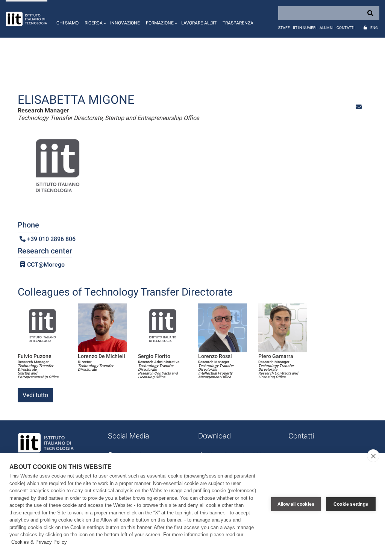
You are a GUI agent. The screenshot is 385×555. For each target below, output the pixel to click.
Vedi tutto (35, 395)
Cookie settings (350, 504)
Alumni (326, 28)
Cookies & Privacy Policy (39, 542)
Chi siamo (67, 23)
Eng (374, 28)
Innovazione (125, 23)
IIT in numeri (305, 28)
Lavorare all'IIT (199, 23)
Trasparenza (238, 23)
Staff (284, 28)
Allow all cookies (295, 504)
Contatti (345, 28)
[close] (373, 455)
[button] (94, 19)
